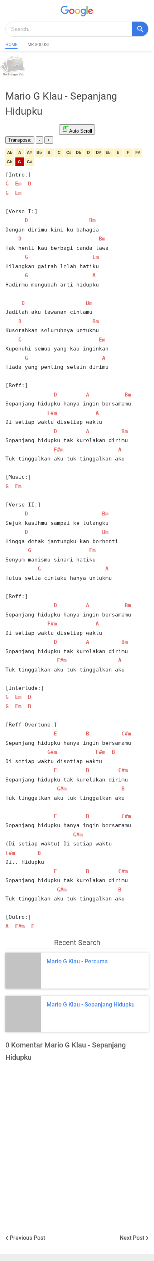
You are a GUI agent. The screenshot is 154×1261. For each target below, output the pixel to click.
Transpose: (20, 140)
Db (78, 152)
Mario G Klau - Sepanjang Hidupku (91, 1004)
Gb (10, 162)
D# (98, 152)
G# (29, 162)
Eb (108, 152)
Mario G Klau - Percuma (77, 961)
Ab (10, 152)
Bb (39, 152)
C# (68, 152)
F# (137, 152)
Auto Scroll (80, 131)
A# (29, 152)
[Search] (140, 29)
